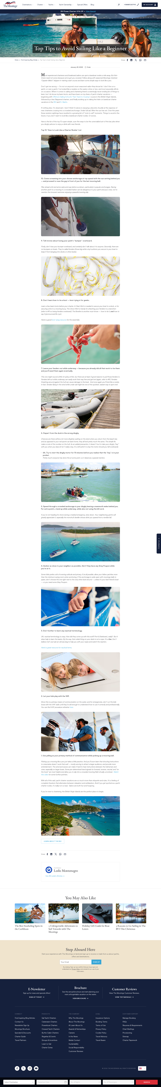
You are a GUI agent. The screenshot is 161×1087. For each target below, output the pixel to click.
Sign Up (96, 962)
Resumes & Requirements (132, 1025)
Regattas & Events (49, 1036)
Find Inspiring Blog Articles (29, 60)
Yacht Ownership (65, 4)
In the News (73, 1036)
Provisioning (127, 1033)
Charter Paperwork (130, 1040)
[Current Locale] (142, 1068)
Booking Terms (101, 1022)
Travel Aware (100, 1040)
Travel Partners (20, 1040)
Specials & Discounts (23, 1033)
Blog (92, 4)
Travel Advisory (101, 1036)
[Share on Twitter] (131, 60)
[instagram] (29, 1068)
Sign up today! (35, 997)
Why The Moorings (76, 1018)
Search (147, 1082)
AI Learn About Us (75, 1025)
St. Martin (63, 102)
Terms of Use (101, 1025)
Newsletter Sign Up (22, 1025)
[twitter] (23, 1068)
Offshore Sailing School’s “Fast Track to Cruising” (71, 97)
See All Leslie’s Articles (54, 876)
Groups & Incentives (49, 1040)
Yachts (50, 4)
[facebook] (17, 1068)
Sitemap (126, 1036)
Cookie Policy (101, 1033)
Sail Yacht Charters (49, 1018)
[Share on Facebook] (127, 60)
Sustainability (73, 1044)
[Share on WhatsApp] (140, 60)
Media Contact (74, 1040)
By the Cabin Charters (50, 1033)
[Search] (119, 5)
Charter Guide (20, 1036)
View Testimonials (123, 997)
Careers (72, 1033)
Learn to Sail (47, 1044)
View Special (91, 11)
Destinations (26, 4)
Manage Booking (129, 1018)
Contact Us (19, 1022)
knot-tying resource (59, 320)
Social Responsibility (76, 1047)
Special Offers (82, 4)
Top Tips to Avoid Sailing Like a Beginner (52, 60)
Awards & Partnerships (77, 1029)
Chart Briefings (128, 1029)
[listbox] (19, 1082)
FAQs (125, 1022)
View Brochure (80, 998)
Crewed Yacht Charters (51, 1029)
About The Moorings (77, 1022)
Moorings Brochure (22, 1029)
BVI (55, 102)
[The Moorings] (10, 5)
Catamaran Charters (49, 1022)
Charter (40, 4)
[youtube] (36, 1068)
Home (16, 60)
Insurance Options (103, 1018)
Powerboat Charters (49, 1025)
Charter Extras (47, 1047)
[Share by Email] (145, 60)
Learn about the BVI (52, 841)
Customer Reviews (76, 1051)
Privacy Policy (76, 969)
